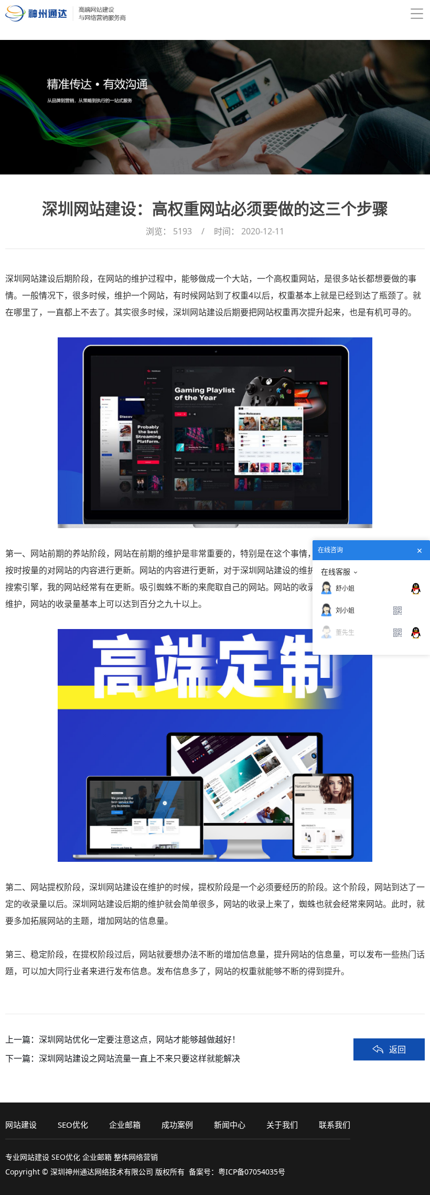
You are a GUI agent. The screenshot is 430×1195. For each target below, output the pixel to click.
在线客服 (335, 572)
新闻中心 (229, 1124)
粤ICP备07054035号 (251, 1172)
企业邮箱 (125, 1124)
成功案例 (177, 1124)
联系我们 (334, 1124)
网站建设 (21, 1124)
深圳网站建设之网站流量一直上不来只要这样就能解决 (139, 1058)
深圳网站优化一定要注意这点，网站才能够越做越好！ (139, 1039)
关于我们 (282, 1124)
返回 (397, 1049)
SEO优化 (73, 1124)
